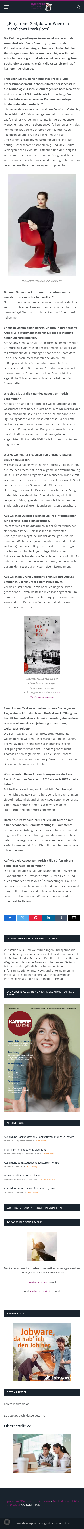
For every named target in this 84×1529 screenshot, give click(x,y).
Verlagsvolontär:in (40, 1291)
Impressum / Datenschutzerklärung (27, 1501)
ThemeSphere (62, 1523)
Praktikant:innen (37, 1282)
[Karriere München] (42, 7)
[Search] (78, 7)
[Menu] (6, 7)
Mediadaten (61, 1501)
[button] (7, 1522)
